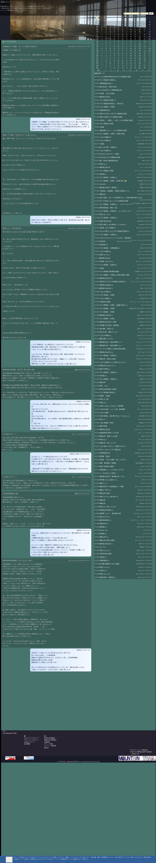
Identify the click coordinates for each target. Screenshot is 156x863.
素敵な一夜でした (105, 490)
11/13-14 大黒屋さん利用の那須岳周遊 (112, 349)
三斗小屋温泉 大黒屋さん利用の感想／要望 (114, 275)
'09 (97, 29)
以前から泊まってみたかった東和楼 (111, 406)
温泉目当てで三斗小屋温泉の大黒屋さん (113, 282)
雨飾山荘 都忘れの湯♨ (108, 359)
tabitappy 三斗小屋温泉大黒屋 (110, 157)
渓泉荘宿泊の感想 (105, 554)
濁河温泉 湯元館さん (106, 510)
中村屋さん (103, 376)
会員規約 (47, 742)
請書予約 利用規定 (50, 740)
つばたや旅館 (104, 413)
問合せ (46, 748)
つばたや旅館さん (105, 140)
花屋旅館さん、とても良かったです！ (112, 470)
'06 (97, 22)
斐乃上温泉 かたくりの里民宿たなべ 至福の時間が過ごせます (121, 198)
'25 (97, 67)
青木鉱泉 (102, 241)
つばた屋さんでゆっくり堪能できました (113, 446)
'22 (97, 60)
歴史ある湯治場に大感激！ (108, 389)
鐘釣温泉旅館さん (105, 520)
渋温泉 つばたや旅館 (107, 93)
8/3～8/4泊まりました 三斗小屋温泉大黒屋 (114, 201)
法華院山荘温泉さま (106, 285)
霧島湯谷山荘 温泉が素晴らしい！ (111, 342)
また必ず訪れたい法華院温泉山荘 (111, 90)
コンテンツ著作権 (50, 746)
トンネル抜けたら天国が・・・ (110, 473)
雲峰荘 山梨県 (105, 396)
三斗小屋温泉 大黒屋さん (108, 80)
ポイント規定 (48, 744)
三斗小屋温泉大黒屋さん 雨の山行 (111, 103)
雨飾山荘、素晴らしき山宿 (108, 436)
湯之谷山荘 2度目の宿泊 (108, 87)
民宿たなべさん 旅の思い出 (109, 497)
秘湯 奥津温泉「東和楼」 (108, 463)
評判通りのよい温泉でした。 (109, 480)
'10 (97, 31)
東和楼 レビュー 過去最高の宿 (110, 513)
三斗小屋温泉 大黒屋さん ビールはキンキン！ (116, 211)
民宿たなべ (103, 164)
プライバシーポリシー (31, 740)
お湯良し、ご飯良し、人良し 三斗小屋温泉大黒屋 (116, 120)
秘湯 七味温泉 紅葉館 (107, 466)
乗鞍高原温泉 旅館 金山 (108, 208)
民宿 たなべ (104, 386)
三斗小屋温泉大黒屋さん (108, 100)
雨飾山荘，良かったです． (108, 443)
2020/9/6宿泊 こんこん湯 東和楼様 (112, 409)
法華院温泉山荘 (105, 110)
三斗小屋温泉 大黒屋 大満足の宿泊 (112, 134)
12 (149, 22)
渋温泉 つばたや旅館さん (108, 228)
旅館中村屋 (103, 426)
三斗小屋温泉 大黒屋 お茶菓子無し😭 (113, 181)
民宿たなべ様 (104, 399)
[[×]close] (9, 859)
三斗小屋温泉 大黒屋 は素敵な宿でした (114, 305)
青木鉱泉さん (104, 245)
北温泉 (102, 268)
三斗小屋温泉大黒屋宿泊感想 (109, 271)
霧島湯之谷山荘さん (106, 278)
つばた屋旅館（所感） (107, 423)
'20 (97, 55)
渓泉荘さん (103, 570)
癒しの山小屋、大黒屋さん (108, 147)
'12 (97, 36)
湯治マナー (103, 419)
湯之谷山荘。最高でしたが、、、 (111, 332)
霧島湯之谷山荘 (105, 97)
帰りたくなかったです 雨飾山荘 (110, 450)
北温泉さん (103, 557)
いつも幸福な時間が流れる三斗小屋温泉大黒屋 (115, 77)
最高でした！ (104, 483)
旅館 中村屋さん (105, 369)
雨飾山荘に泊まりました (108, 365)
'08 (97, 27)
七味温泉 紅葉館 (105, 302)
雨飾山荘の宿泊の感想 (107, 540)
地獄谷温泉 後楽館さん (108, 577)
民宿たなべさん (105, 255)
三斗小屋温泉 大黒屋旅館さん (110, 248)
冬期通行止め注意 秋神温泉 (109, 325)
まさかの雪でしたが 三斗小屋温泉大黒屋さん (115, 231)
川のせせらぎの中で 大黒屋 (109, 154)
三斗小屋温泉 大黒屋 (106, 124)
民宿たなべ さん (105, 214)
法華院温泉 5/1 (105, 560)
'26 (98, 70)
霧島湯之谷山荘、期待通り (108, 187)
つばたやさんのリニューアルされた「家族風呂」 (116, 238)
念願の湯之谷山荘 (105, 221)
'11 (97, 34)
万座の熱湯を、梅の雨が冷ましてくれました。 (115, 416)
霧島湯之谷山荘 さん (106, 352)
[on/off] (96, 18)
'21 (97, 58)
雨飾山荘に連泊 (105, 493)
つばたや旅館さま (105, 137)
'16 (97, 46)
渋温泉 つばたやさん (106, 261)
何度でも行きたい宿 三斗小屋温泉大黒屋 (113, 114)
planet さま (104, 530)
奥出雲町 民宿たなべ (107, 329)
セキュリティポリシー (31, 738)
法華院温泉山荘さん (106, 83)
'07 (97, 24)
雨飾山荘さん (104, 523)
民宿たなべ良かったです (108, 507)
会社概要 (27, 744)
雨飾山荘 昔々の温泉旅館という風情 (112, 486)
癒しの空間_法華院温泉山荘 (109, 161)
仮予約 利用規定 (49, 738)
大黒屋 (102, 127)
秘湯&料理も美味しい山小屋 (109, 433)
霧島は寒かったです (106, 339)
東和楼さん (103, 527)
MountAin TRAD (72, 761)
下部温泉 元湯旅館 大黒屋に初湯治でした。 (115, 191)
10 (140, 22)
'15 (97, 43)
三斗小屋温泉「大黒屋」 (108, 107)
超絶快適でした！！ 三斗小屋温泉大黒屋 (113, 130)
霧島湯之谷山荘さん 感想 (108, 322)
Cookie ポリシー (29, 742)
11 (144, 22)
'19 (97, 53)
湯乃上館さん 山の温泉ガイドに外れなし (113, 224)
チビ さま (103, 547)
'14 (97, 41)
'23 (97, 63)
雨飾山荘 (102, 194)
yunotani (103, 184)
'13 (97, 39)
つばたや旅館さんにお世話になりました (113, 362)
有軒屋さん (103, 174)
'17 (97, 48)
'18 (97, 51)
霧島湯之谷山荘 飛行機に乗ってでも (112, 476)
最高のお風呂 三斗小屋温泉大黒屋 (111, 117)
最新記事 (97, 73)
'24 (97, 65)
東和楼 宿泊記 (105, 456)
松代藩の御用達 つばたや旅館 (109, 564)
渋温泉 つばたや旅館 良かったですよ (113, 460)
